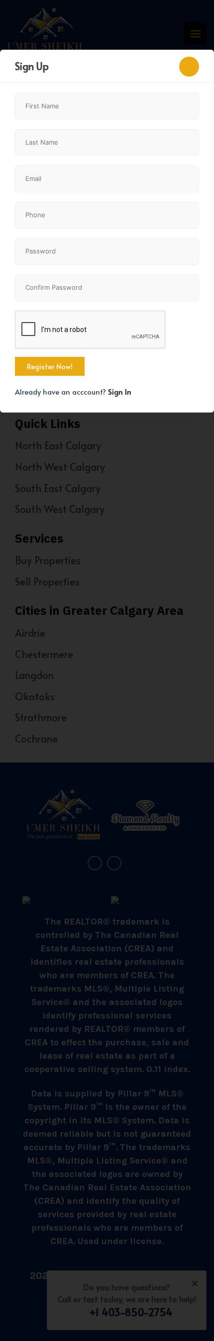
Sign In (119, 392)
